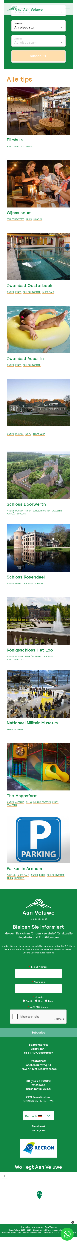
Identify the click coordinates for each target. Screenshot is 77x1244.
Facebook (38, 1126)
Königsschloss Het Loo (30, 650)
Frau (50, 1001)
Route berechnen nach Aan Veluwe (39, 1227)
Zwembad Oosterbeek (30, 285)
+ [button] (4, 1176)
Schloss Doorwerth (26, 504)
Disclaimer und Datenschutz (45, 1230)
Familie (29, 1001)
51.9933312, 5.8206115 (38, 1101)
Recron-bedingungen (32, 1232)
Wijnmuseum (19, 212)
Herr (40, 1001)
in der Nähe (48, 292)
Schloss (21, 513)
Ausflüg (11, 513)
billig (29, 802)
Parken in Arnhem (24, 868)
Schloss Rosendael (26, 577)
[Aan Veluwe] (39, 1195)
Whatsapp (38, 1085)
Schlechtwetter (15, 146)
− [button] (4, 1180)
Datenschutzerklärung (42, 952)
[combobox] (38, 1116)
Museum (37, 219)
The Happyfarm (22, 795)
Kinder (10, 292)
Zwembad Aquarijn (25, 358)
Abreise (18, 38)
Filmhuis (15, 139)
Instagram (39, 1130)
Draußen (57, 510)
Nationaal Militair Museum (32, 722)
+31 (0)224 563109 (38, 1081)
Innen (29, 146)
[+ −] (38, 1199)
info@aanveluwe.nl (38, 1089)
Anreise (18, 23)
